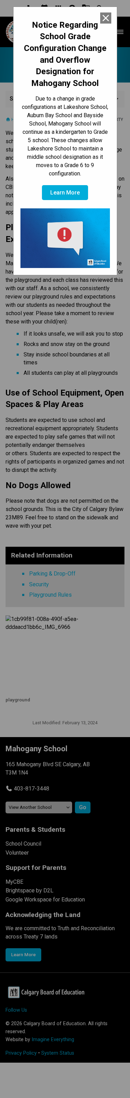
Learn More (65, 192)
